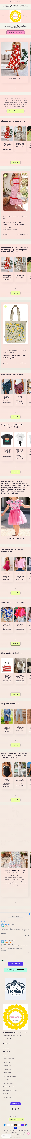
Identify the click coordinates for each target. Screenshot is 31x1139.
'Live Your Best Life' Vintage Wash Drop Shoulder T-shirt (7, 452)
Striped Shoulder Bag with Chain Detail (7, 677)
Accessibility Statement (10, 1090)
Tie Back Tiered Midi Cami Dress (20, 144)
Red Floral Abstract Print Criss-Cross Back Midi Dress (7, 145)
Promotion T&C (7, 1097)
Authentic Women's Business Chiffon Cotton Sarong (20, 399)
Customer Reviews (8, 1087)
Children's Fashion (8, 1065)
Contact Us (14, 834)
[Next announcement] (28, 2)
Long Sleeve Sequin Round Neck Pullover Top (20, 575)
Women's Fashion (8, 1062)
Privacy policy (22, 1132)
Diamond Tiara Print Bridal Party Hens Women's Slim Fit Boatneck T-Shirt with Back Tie (20, 453)
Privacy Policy (7, 1080)
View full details (21, 234)
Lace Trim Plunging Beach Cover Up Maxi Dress (20, 781)
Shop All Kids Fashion (14, 538)
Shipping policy (21, 1134)
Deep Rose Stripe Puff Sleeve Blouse (20, 626)
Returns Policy (7, 1072)
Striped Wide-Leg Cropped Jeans (20, 727)
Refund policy (14, 1132)
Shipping (5, 229)
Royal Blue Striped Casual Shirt (7, 626)
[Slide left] (12, 89)
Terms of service (12, 1134)
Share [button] (6, 234)
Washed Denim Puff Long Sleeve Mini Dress (7, 727)
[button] (3, 16)
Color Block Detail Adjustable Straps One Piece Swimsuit (7, 782)
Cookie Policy (7, 1094)
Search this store (8, 1083)
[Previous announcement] (2, 2)
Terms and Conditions (9, 1076)
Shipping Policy (7, 1069)
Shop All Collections (15, 32)
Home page (6, 1051)
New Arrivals (13, 78)
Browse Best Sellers (15, 111)
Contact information (16, 1137)
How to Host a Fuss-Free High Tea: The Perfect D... (14, 872)
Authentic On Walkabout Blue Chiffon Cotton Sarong (7, 398)
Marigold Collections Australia (14, 1130)
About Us (5, 1055)
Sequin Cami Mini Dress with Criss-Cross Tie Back (7, 575)
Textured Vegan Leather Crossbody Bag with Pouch (20, 677)
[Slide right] (18, 89)
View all (15, 162)
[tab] (15, 916)
